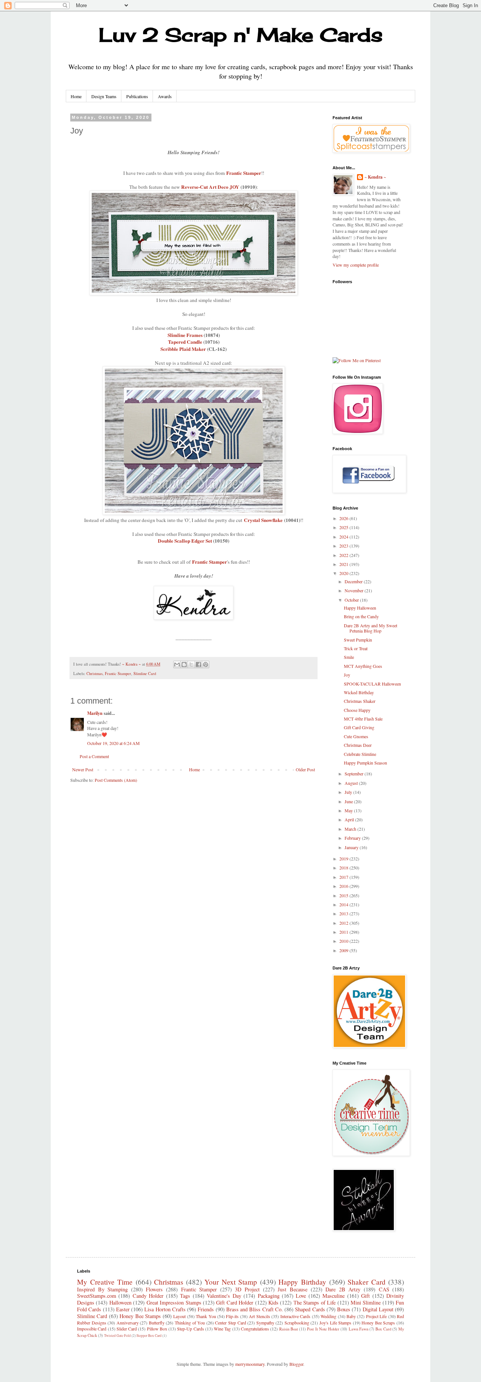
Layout (179, 1316)
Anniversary (127, 1323)
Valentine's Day (224, 1295)
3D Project (247, 1289)
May (349, 810)
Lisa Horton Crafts (165, 1309)
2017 (344, 877)
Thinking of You (190, 1323)
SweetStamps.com (96, 1295)
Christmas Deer (358, 745)
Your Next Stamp (230, 1281)
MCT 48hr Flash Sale (363, 719)
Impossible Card (91, 1329)
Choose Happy (357, 710)
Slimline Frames (185, 335)
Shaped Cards (310, 1309)
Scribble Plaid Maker (183, 349)
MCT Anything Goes (363, 666)
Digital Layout (378, 1309)
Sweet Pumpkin (358, 640)
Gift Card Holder (234, 1302)
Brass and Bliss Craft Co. (254, 1309)
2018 (344, 868)
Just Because (292, 1289)
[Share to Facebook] (198, 664)
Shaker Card (367, 1281)
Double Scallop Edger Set (185, 541)
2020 (344, 573)
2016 (344, 886)
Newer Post (82, 769)
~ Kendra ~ (375, 177)
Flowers (154, 1289)
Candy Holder (148, 1295)
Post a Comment (94, 756)
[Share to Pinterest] (205, 664)
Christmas (94, 673)
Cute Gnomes (356, 736)
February (353, 838)
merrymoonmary (250, 1364)
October (352, 600)
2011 (344, 932)
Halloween (120, 1302)
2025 (344, 527)
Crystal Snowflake (263, 520)
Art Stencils (259, 1316)
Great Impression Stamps (174, 1302)
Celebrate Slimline (360, 754)
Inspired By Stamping (102, 1289)
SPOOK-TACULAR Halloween (372, 684)
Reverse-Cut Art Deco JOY (210, 187)
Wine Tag (222, 1329)
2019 (344, 859)
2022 (344, 555)
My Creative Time (105, 1281)
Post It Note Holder (323, 1329)
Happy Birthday (302, 1281)
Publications (137, 96)
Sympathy (265, 1323)
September (355, 774)
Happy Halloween (360, 608)
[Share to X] (191, 664)
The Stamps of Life (314, 1302)
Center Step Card (230, 1323)
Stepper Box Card (149, 1335)
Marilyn (95, 713)
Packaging (269, 1295)
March (351, 829)
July (349, 792)
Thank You (206, 1316)
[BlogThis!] (184, 664)
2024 (344, 537)
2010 (344, 941)
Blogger (296, 1364)
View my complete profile (356, 265)
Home (76, 96)
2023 (344, 546)
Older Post (305, 769)
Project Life (376, 1316)
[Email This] (177, 664)
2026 (344, 518)
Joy (347, 675)
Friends (206, 1309)
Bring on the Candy (361, 616)
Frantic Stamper (243, 173)
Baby (351, 1316)
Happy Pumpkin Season (365, 763)
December (354, 581)
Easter (123, 1309)
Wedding (328, 1316)
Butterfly (157, 1323)
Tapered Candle (185, 342)
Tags (185, 1295)
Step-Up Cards (190, 1329)
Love (301, 1295)
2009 (344, 950)
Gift (365, 1295)
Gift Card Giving (359, 727)
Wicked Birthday (359, 692)
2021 (344, 564)
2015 (344, 895)
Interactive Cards (295, 1316)
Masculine (333, 1295)
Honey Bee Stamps (140, 1316)
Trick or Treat (356, 648)
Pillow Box (157, 1329)
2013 (344, 913)
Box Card (383, 1329)
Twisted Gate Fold (117, 1335)
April (350, 819)
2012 (344, 923)
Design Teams (103, 96)
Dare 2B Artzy (342, 1289)
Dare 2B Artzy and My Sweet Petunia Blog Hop (370, 628)
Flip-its (232, 1316)
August (352, 783)
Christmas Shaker (359, 701)
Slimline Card (144, 673)
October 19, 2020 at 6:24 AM (113, 743)
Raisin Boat (288, 1329)
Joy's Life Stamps (335, 1323)
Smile (349, 657)
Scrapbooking (296, 1323)
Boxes (343, 1309)
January (352, 847)
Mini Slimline (366, 1302)
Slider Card (126, 1329)
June (349, 801)
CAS (384, 1289)
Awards (165, 96)
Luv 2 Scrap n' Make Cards (241, 34)
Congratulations (255, 1329)
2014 (344, 904)
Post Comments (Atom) (116, 780)
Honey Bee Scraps (378, 1323)
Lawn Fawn (358, 1329)
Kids (273, 1302)
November (355, 590)
